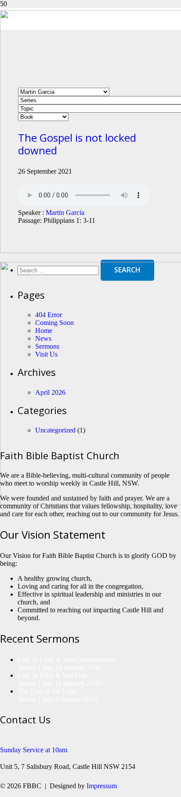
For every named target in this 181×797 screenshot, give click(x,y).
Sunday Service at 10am (33, 750)
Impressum (102, 786)
